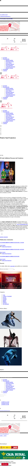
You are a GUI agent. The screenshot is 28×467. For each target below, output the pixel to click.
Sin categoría (6, 304)
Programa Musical (10, 386)
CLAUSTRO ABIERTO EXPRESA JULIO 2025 (9, 256)
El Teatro (5, 379)
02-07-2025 (2, 259)
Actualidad (5, 391)
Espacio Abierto (9, 389)
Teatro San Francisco (6, 246)
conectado (12, 266)
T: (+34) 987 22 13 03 (4, 14)
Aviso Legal (3, 462)
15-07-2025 (2, 245)
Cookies (14, 462)
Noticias (2, 160)
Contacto (5, 392)
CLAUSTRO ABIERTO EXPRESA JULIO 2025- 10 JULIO (12, 249)
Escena (4, 297)
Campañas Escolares (10, 388)
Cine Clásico (9, 384)
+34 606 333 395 (5, 403)
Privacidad (8, 462)
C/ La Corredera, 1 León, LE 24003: (6, 18)
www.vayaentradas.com (22, 224)
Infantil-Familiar (9, 382)
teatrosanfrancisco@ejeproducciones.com (5, 410)
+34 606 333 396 (5, 404)
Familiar (5, 298)
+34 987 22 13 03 (5, 401)
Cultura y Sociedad (7, 296)
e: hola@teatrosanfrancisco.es (5, 16)
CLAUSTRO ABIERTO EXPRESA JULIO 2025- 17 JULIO (12, 242)
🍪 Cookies (5, 464)
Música (4, 301)
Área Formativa (9, 387)
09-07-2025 (2, 252)
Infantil (4, 300)
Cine (4, 295)
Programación (6, 380)
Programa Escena (10, 383)
